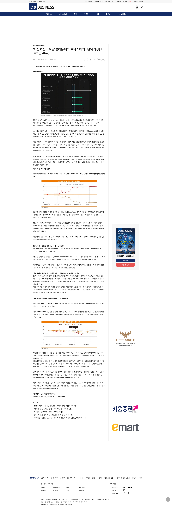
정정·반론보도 (126, 478)
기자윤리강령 (118, 478)
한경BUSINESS (40, 45)
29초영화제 (81, 490)
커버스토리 (63, 14)
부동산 (86, 14)
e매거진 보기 (125, 265)
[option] (125, 339)
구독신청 (136, 1)
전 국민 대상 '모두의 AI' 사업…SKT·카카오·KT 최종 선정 (53, 415)
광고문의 (94, 478)
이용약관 (100, 478)
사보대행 (119, 1)
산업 (97, 14)
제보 (130, 1)
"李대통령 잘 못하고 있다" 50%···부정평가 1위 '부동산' (53, 409)
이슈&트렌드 (122, 14)
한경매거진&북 (32, 1)
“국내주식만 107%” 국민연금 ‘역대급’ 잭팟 (48, 412)
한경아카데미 (81, 487)
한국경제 (43, 487)
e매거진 (141, 1)
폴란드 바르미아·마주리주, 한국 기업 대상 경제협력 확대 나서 (55, 406)
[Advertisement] (86, 30)
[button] (137, 7)
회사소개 (82, 478)
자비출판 (125, 1)
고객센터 (134, 478)
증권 (75, 14)
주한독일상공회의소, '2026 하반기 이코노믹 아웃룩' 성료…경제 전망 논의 (60, 418)
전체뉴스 (49, 14)
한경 (89, 1)
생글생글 (55, 490)
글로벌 (108, 14)
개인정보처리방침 (108, 478)
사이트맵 (140, 478)
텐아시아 (43, 490)
